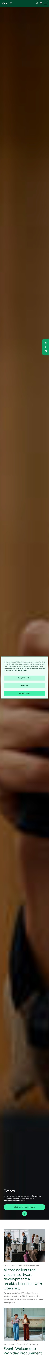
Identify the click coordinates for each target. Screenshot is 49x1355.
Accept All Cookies (24, 678)
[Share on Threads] (46, 351)
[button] (40, 2)
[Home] (7, 3)
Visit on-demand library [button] (24, 1207)
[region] (24, 677)
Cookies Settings (24, 693)
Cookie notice (22, 670)
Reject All (24, 685)
